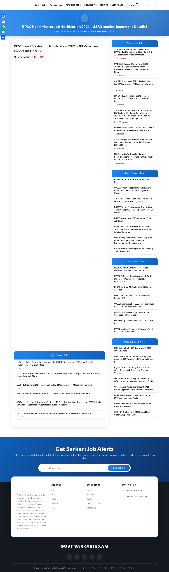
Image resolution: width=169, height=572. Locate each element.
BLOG (89, 499)
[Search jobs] (155, 5)
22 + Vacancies (133, 53)
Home (56, 31)
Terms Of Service (112, 568)
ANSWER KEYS (90, 5)
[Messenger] (3, 32)
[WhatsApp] (3, 27)
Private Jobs (56, 5)
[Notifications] (147, 5)
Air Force (55, 490)
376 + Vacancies (133, 116)
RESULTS (104, 5)
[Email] (3, 21)
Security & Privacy (128, 568)
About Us (90, 494)
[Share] (3, 37)
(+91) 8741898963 (135, 490)
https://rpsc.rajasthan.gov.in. (31, 192)
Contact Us (91, 508)
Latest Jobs (41, 5)
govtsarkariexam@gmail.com (139, 496)
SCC (53, 508)
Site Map (86, 568)
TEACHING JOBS (73, 5)
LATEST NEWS (93, 503)
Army (53, 494)
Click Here (82, 336)
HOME (89, 490)
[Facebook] (3, 16)
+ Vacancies (131, 70)
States (131, 5)
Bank (53, 499)
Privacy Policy (97, 568)
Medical (54, 503)
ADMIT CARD (117, 5)
